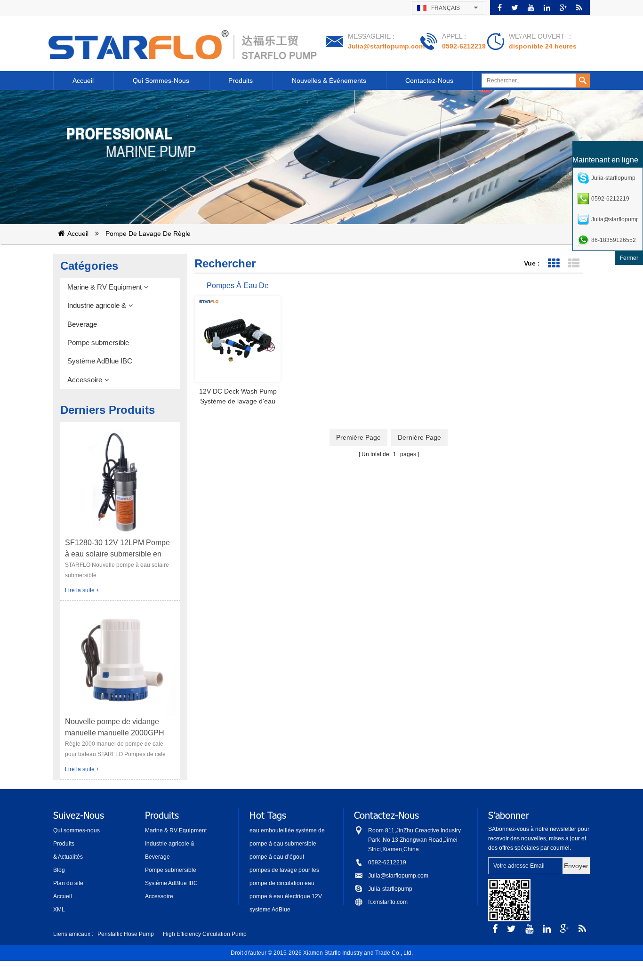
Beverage (82, 324)
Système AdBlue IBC (99, 361)
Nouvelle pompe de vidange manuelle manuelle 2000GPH (114, 727)
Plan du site (68, 883)
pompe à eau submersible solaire (282, 844)
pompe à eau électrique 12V (285, 896)
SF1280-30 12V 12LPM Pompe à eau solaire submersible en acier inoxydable (117, 549)
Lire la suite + (82, 590)
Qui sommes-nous (161, 80)
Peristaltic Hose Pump (125, 934)
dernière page (419, 437)
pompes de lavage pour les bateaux (284, 871)
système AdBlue (269, 909)
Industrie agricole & (96, 305)
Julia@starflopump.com (386, 46)
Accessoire (84, 380)
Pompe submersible (98, 342)
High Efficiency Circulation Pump (205, 934)
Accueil (83, 80)
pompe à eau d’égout (276, 857)
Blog (59, 870)
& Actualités (68, 857)
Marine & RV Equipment (104, 287)
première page (358, 437)
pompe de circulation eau (281, 883)
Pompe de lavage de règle (148, 233)
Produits (240, 80)
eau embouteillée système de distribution (287, 831)
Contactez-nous (429, 80)
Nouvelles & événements (329, 80)
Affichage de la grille (553, 263)
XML (59, 909)
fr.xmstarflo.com (388, 902)
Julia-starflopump (390, 889)
